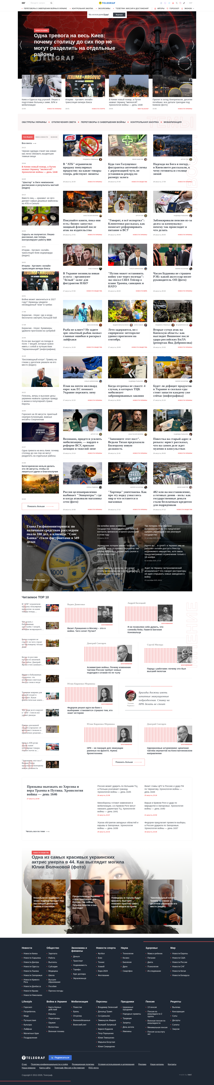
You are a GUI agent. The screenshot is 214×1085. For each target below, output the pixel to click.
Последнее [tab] (28, 137)
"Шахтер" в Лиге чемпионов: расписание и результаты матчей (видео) (40, 185)
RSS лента (94, 1068)
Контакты (172, 1064)
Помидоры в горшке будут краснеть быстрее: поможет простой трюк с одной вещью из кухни (126, 902)
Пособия (52, 986)
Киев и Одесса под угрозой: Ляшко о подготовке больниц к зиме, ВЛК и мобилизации (74, 45)
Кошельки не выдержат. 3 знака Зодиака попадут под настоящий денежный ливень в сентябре (49, 902)
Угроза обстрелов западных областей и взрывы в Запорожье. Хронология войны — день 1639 (117, 825)
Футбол (101, 953)
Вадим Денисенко (76, 604)
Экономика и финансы (79, 949)
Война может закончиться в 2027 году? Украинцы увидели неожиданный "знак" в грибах (39, 302)
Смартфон (128, 971)
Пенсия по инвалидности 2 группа (154, 1013)
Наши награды (157, 1064)
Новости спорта (54, 108)
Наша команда (28, 1068)
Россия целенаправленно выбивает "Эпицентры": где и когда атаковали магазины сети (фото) (82, 496)
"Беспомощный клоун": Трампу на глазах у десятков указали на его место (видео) (39, 362)
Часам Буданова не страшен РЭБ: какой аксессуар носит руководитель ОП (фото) (172, 277)
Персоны (101, 1001)
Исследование (154, 971)
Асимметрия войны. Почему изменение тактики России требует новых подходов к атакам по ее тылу (109, 670)
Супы (174, 1016)
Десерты (176, 1020)
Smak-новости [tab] (41, 137)
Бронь (76, 1011)
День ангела (128, 1027)
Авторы (160, 8)
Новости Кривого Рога (31, 981)
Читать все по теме (35, 580)
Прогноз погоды (55, 991)
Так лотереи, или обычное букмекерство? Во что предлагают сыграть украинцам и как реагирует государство (163, 530)
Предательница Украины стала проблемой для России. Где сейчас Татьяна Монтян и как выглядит (86, 902)
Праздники (127, 1001)
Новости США (178, 958)
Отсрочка (77, 1016)
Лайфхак (28, 1029)
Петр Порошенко (106, 1033)
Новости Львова (31, 971)
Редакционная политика (83, 1064)
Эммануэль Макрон (107, 1020)
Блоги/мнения (107, 625)
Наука (124, 948)
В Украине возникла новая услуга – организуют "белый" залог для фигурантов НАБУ (81, 278)
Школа (51, 975)
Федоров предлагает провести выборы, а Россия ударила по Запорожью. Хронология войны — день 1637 (165, 825)
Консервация (178, 1011)
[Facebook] (161, 3)
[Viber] (165, 3)
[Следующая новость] (193, 45)
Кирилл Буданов (105, 1029)
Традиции (127, 1018)
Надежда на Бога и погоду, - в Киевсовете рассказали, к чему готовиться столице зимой (171, 168)
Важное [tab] (54, 137)
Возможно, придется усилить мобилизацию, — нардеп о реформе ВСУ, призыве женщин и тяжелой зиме (82, 443)
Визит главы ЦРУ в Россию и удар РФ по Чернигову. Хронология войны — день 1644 (164, 789)
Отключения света (64, 122)
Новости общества (139, 181)
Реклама (142, 1064)
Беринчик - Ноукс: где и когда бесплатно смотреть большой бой (39, 316)
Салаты (175, 1025)
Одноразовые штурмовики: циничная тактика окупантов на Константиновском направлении (169, 751)
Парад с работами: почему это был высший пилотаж (166, 670)
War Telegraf (99, 108)
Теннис (101, 962)
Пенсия (150, 1001)
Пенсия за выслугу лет (156, 1033)
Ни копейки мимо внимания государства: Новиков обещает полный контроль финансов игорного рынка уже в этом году (118, 530)
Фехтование (103, 975)
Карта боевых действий (54, 1008)
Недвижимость (80, 965)
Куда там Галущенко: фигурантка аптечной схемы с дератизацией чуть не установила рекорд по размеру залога (127, 170)
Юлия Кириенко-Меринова (81, 683)
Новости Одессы (31, 966)
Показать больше (36, 506)
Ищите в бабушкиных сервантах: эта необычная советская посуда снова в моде (31, 678)
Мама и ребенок (154, 953)
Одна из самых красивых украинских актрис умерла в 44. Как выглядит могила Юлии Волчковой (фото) (78, 862)
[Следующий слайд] (193, 8)
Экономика (189, 8)
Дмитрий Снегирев (96, 643)
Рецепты (175, 1001)
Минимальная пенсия (157, 1027)
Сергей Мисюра (155, 644)
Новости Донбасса (32, 986)
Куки (106, 15)
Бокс (100, 958)
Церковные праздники (128, 1008)
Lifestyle (27, 1001)
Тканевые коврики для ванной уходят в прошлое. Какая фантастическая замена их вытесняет (32, 696)
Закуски (175, 1029)
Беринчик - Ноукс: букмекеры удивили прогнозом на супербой (38, 329)
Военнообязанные (81, 1020)
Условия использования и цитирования (116, 1064)
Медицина (53, 971)
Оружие (52, 1023)
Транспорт (78, 961)
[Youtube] (173, 3)
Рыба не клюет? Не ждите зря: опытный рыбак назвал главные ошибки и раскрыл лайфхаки (82, 334)
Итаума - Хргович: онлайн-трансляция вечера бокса (35, 101)
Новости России (179, 962)
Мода (26, 1016)
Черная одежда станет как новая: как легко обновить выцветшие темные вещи (39, 154)
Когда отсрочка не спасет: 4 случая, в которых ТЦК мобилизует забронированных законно (126, 390)
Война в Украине (57, 1001)
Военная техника (56, 1031)
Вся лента (27, 143)
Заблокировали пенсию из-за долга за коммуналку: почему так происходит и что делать (172, 225)
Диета (150, 962)
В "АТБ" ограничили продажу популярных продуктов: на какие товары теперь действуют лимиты (82, 168)
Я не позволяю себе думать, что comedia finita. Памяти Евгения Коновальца (145, 629)
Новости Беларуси (180, 975)
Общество (53, 948)
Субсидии (52, 966)
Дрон (125, 966)
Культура (28, 1025)
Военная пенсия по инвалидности (156, 1022)
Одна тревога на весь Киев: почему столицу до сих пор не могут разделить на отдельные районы (171, 102)
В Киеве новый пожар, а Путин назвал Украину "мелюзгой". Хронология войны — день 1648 (82, 102)
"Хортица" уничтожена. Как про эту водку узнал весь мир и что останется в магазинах (127, 496)
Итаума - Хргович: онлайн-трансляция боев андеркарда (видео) (37, 253)
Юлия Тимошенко (106, 1038)
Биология (127, 962)
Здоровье (152, 948)
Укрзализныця (79, 978)
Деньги (76, 956)
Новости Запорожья (33, 975)
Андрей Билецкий (137, 603)
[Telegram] (169, 3)
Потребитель (30, 1011)
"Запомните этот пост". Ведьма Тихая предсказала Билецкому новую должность (126, 443)
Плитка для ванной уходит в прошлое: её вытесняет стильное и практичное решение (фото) (31, 729)
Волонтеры (53, 1027)
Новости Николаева (33, 995)
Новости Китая (179, 971)
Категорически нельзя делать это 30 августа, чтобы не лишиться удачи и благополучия (40, 469)
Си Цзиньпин (104, 1016)
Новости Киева (31, 953)
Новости (27, 948)
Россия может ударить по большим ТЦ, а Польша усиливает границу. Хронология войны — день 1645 (117, 789)
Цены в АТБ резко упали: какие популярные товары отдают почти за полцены (31, 747)
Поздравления (30, 1038)
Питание (151, 958)
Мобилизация (173, 122)
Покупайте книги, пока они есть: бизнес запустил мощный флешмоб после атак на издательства (82, 225)
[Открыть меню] (23, 3)
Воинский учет (79, 1025)
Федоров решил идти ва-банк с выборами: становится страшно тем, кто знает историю (90, 710)
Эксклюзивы (104, 8)
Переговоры (54, 1018)
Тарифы (77, 969)
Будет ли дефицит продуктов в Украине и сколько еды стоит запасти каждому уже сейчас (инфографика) (172, 390)
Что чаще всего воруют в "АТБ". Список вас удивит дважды (32, 712)
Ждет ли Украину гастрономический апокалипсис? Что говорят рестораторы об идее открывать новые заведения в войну (165, 572)
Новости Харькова (32, 958)
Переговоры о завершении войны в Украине (45, 8)
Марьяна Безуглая (106, 1042)
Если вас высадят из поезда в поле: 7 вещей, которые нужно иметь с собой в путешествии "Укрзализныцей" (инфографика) (38, 345)
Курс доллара (79, 974)
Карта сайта (44, 1068)
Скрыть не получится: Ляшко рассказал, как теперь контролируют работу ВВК (38, 237)
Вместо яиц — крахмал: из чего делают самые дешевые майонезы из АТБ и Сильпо (40, 201)
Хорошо (119, 15)
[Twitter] (176, 3)
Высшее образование (54, 981)
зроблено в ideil (185, 1075)
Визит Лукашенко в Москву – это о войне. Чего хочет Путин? (86, 629)
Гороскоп (174, 8)
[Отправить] (51, 3)
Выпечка (176, 1007)
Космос (126, 958)
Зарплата (52, 953)
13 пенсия (152, 1007)
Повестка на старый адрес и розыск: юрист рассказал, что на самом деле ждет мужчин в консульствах (172, 443)
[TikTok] (184, 3)
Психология (152, 966)
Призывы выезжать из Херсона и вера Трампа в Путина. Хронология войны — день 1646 (55, 790)
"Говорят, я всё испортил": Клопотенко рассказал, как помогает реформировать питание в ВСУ (126, 225)
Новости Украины (141, 108)
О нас (24, 1064)
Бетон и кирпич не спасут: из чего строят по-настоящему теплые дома (32, 643)
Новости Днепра (31, 962)
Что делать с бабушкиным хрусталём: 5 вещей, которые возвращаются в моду (32, 626)
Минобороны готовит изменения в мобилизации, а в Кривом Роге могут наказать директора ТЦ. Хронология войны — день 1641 (116, 807)
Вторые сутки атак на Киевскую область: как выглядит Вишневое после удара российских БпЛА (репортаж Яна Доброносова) (172, 336)
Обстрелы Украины (34, 122)
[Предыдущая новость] (21, 45)
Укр (190, 3)
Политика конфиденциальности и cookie (49, 1064)
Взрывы (52, 1014)
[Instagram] (180, 3)
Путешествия (30, 1020)
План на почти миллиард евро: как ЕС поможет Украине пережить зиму (80, 389)
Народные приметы (132, 1014)
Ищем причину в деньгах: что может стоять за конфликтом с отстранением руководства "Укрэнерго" (117, 571)
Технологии (128, 953)
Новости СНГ (178, 966)
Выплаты (52, 962)
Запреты (127, 1023)
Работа (51, 958)
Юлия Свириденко (106, 1046)
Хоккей (101, 966)
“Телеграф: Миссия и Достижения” (132, 8)
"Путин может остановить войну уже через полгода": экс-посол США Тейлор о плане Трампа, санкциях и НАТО (126, 280)
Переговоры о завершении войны (103, 122)
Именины (127, 1031)
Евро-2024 (103, 971)
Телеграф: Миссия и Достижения (69, 1068)
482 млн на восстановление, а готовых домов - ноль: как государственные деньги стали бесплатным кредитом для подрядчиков (172, 498)
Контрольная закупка (82, 8)
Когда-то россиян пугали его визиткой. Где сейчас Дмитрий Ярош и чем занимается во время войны (32, 661)
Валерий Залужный (107, 1025)
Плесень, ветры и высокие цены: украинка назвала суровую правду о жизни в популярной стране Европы (40, 400)
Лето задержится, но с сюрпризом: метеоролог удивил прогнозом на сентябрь (124, 334)
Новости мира (141, 291)
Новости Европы (180, 953)
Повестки (77, 1007)
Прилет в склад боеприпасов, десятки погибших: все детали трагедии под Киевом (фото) (129, 102)
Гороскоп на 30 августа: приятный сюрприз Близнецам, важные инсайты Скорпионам (39, 417)
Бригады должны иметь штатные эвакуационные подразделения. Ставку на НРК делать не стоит (154, 698)
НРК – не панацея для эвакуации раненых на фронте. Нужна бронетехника (105, 751)
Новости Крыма (31, 991)
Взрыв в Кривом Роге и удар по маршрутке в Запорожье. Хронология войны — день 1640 (164, 806)
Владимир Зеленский (108, 1007)
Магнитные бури (31, 1033)
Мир (172, 948)
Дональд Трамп (105, 1011)
